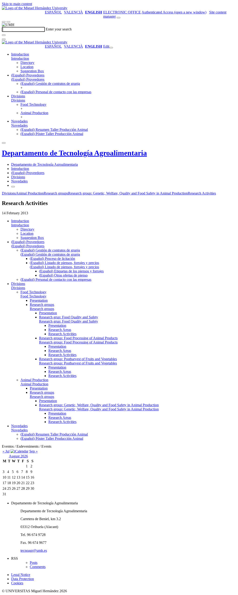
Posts (33, 563)
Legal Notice (20, 575)
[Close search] (4, 39)
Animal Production (34, 113)
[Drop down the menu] (8, 22)
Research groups (56, 193)
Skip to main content (17, 4)
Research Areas (59, 330)
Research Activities (202, 193)
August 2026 (18, 456)
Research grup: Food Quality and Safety (68, 317)
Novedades (19, 121)
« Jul (6, 451)
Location (26, 67)
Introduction (20, 54)
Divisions (18, 96)
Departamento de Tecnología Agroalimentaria (74, 153)
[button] (20, 58)
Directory (27, 63)
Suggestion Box (32, 71)
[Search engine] (118, 17)
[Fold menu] (111, 47)
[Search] (4, 35)
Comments (38, 567)
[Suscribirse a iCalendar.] (19, 451)
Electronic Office (122, 12)
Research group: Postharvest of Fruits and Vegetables (78, 359)
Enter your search (59, 29)
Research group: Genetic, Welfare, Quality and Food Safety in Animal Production (128, 193)
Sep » (33, 451)
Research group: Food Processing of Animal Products (78, 338)
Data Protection (22, 579)
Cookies (17, 583)
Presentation (39, 300)
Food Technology (33, 104)
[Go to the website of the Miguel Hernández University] (34, 8)
